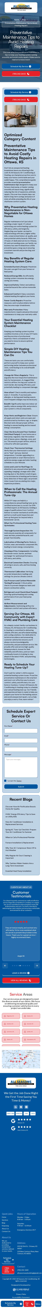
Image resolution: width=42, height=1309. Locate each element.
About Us (5, 1229)
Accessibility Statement (21, 1297)
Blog (24, 19)
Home (16, 19)
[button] (38, 1304)
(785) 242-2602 (22, 1270)
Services (5, 1220)
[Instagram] (26, 1107)
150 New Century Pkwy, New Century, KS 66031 (27, 1252)
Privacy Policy (21, 1294)
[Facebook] (21, 1107)
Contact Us (6, 1231)
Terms (19, 781)
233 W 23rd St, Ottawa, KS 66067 (27, 1247)
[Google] (16, 1107)
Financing (5, 1226)
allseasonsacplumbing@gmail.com (29, 1273)
